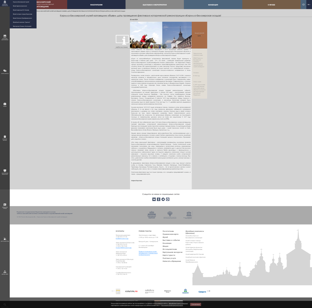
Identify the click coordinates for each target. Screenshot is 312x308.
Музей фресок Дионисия (20, 6)
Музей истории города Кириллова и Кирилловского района (195, 242)
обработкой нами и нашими (178, 303)
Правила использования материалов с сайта (127, 300)
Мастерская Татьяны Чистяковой (22, 26)
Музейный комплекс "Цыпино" (21, 22)
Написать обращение (172, 261)
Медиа (165, 246)
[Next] (208, 291)
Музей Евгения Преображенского (22, 18)
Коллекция (213, 5)
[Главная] (38, 4)
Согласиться (196, 304)
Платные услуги (169, 258)
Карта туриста (169, 255)
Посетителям (96, 5)
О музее (271, 5)
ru (309, 4)
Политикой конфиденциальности (172, 305)
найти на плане (122, 47)
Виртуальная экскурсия (172, 252)
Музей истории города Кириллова (22, 14)
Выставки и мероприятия (155, 5)
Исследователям (170, 249)
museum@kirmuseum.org (123, 247)
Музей (165, 237)
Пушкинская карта (170, 234)
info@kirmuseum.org (122, 238)
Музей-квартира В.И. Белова (21, 10)
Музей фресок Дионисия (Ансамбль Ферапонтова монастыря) (194, 249)
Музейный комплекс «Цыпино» (195, 257)
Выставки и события (171, 240)
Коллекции (167, 243)
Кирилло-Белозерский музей (21, 2)
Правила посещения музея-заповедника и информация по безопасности (148, 253)
